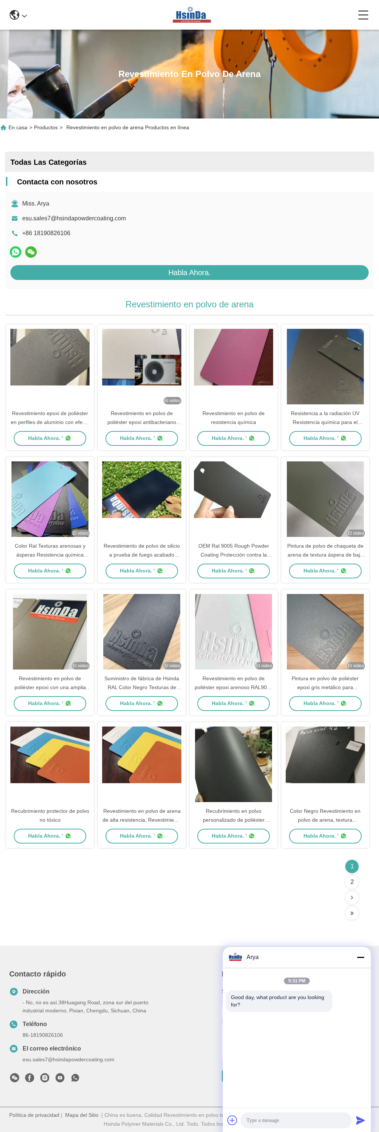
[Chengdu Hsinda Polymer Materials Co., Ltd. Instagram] (45, 1080)
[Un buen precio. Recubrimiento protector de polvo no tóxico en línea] (50, 765)
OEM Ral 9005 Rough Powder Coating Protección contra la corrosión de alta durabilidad (233, 555)
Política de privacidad (34, 1115)
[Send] (360, 1120)
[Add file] (232, 1120)
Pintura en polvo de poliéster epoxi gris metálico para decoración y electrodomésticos (325, 687)
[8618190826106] (75, 1080)
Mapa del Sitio (81, 1115)
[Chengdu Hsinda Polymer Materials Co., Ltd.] (192, 15)
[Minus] (360, 957)
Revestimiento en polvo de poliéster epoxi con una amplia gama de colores (50, 687)
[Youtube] (60, 1080)
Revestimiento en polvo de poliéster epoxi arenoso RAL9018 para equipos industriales (234, 687)
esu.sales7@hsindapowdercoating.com (74, 218)
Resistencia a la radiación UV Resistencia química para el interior (325, 422)
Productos (46, 127)
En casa (18, 127)
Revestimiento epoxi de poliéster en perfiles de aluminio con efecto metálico (50, 422)
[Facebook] (29, 1080)
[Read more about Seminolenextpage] (352, 897)
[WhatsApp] (15, 252)
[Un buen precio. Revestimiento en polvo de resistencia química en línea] (233, 367)
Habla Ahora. (189, 272)
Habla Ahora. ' (45, 438)
